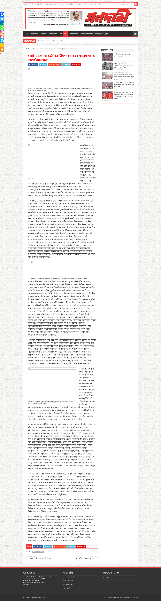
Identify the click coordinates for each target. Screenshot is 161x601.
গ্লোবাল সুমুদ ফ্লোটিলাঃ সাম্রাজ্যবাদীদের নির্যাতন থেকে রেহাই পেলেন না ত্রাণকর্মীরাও (124, 65)
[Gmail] (2, 36)
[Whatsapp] (2, 27)
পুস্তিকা (99, 4)
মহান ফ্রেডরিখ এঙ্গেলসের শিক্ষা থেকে (40, 557)
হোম (25, 4)
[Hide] (1, 54)
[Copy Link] (2, 45)
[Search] (136, 4)
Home (29, 49)
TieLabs (135, 597)
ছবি (56, 4)
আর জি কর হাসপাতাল (38, 551)
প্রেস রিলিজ (40, 4)
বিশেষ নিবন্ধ (32, 4)
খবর (60, 4)
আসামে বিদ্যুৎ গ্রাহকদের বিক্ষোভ (85, 557)
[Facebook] (2, 14)
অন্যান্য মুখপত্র (92, 4)
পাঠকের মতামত (49, 4)
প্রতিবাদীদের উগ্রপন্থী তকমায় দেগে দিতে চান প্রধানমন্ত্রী (49, 41)
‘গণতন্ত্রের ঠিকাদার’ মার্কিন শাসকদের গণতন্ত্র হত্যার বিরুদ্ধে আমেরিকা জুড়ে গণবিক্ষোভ (124, 85)
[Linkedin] (2, 23)
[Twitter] (2, 19)
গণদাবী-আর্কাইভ (69, 4)
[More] (2, 49)
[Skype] (2, 40)
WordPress (119, 597)
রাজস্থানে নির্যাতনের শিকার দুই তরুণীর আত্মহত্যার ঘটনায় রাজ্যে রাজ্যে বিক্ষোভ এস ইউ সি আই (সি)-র (124, 75)
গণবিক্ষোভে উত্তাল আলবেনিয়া (122, 54)
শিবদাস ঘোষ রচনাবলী (80, 4)
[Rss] (123, 4)
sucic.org (32, 584)
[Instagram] (2, 32)
